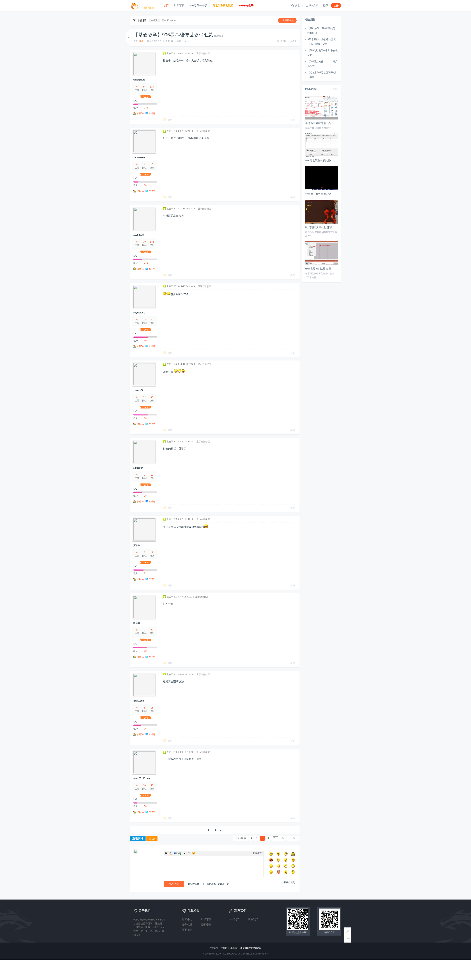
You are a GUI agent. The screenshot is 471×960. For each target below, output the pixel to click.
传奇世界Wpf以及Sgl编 (318, 268)
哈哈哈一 (137, 623)
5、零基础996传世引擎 (318, 227)
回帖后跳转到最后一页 (218, 884)
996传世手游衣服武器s (318, 160)
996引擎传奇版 (198, 5)
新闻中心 (187, 919)
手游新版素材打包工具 (318, 123)
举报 (292, 120)
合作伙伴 (187, 924)
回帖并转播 (193, 884)
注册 (336, 5)
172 (152, 242)
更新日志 (187, 929)
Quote (184, 853)
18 (151, 475)
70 (144, 242)
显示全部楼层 (203, 53)
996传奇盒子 (246, 5)
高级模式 (257, 853)
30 (151, 319)
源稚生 (136, 545)
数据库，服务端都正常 (318, 193)
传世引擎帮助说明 (223, 5)
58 (151, 785)
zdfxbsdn (138, 468)
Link (180, 853)
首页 (166, 5)
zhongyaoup (139, 157)
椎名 (141, 41)
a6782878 (138, 235)
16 (151, 707)
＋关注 (154, 20)
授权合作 (206, 924)
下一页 (291, 838)
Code (189, 853)
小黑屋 (233, 948)
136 (152, 86)
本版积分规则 (288, 882)
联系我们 (253, 919)
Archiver (214, 948)
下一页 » (214, 830)
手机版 (224, 948)
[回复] (151, 839)
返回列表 (241, 838)
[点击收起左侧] (128, 37)
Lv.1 (135, 178)
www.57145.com (141, 778)
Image (175, 853)
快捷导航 (311, 5)
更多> (335, 89)
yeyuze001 (139, 312)
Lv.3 (135, 100)
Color (170, 853)
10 (151, 164)
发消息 (152, 113)
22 (151, 552)
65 (144, 86)
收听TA (140, 113)
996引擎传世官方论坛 (250, 948)
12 (144, 319)
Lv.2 (135, 799)
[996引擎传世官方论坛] (144, 5)
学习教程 (139, 20)
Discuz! (245, 953)
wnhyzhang (139, 79)
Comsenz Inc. (261, 953)
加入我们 (234, 919)
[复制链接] (219, 35)
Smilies (193, 853)
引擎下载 (179, 5)
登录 (325, 5)
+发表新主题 (287, 20)
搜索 (295, 5)
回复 (170, 120)
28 (151, 630)
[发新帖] (138, 839)
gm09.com (138, 701)
